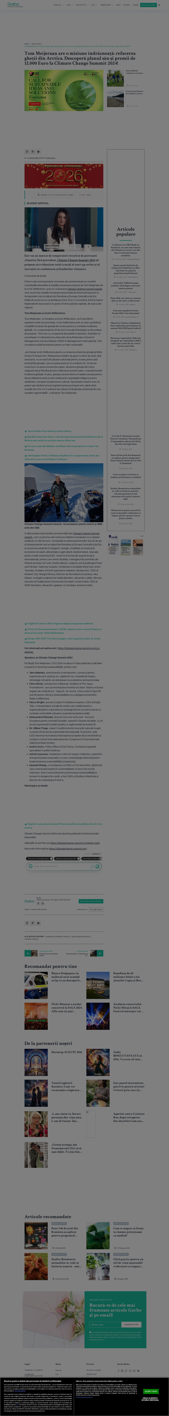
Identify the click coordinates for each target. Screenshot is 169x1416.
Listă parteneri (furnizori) (84, 1397)
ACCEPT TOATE (151, 1391)
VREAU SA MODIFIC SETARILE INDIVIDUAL (150, 1399)
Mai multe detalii (20, 1391)
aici (17, 1405)
